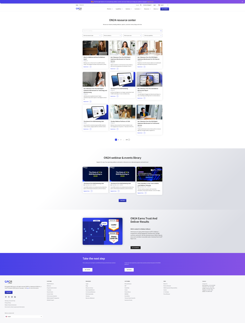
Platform (109, 9)
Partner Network (167, 285)
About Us (165, 283)
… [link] (123, 139)
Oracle (126, 290)
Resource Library (89, 287)
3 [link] (121, 140)
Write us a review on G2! (9, 313)
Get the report (135, 247)
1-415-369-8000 (211, 285)
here (28, 288)
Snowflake (127, 287)
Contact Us (204, 283)
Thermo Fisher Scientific (130, 298)
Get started (164, 9)
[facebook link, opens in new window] (6, 297)
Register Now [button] (87, 191)
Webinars (49, 285)
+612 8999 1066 (209, 291)
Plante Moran (128, 292)
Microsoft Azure (128, 283)
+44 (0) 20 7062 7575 (210, 288)
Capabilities (118, 9)
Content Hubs (50, 294)
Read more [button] (86, 66)
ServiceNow (127, 296)
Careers (165, 290)
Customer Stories (128, 300)
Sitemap (6, 300)
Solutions (128, 9)
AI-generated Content (52, 287)
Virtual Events (50, 292)
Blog (87, 285)
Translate (49, 290)
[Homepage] (79, 9)
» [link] (129, 140)
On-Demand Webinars (90, 292)
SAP (125, 285)
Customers (137, 9)
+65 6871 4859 (210, 290)
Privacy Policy (8, 302)
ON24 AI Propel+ (50, 300)
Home (77, 5)
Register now (150, 1)
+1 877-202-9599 (210, 286)
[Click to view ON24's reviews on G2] (135, 215)
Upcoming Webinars (90, 290)
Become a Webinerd (90, 298)
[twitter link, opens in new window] (9, 297)
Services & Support (147, 5)
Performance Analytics (52, 296)
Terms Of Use (12, 300)
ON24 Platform (50, 283)
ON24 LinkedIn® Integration (53, 298)
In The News (166, 292)
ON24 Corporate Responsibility (170, 287)
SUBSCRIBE (8, 292)
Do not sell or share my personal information (15, 307)
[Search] (140, 5)
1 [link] (116, 140)
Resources (82, 5)
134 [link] (127, 140)
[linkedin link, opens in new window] (15, 297)
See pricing (129, 269)
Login (154, 5)
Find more (122, 200)
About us (156, 9)
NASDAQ (126, 294)
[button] (242, 1)
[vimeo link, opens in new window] (12, 297)
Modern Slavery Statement (10, 305)
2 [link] (118, 140)
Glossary (88, 296)
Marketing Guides (89, 294)
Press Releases (166, 294)
